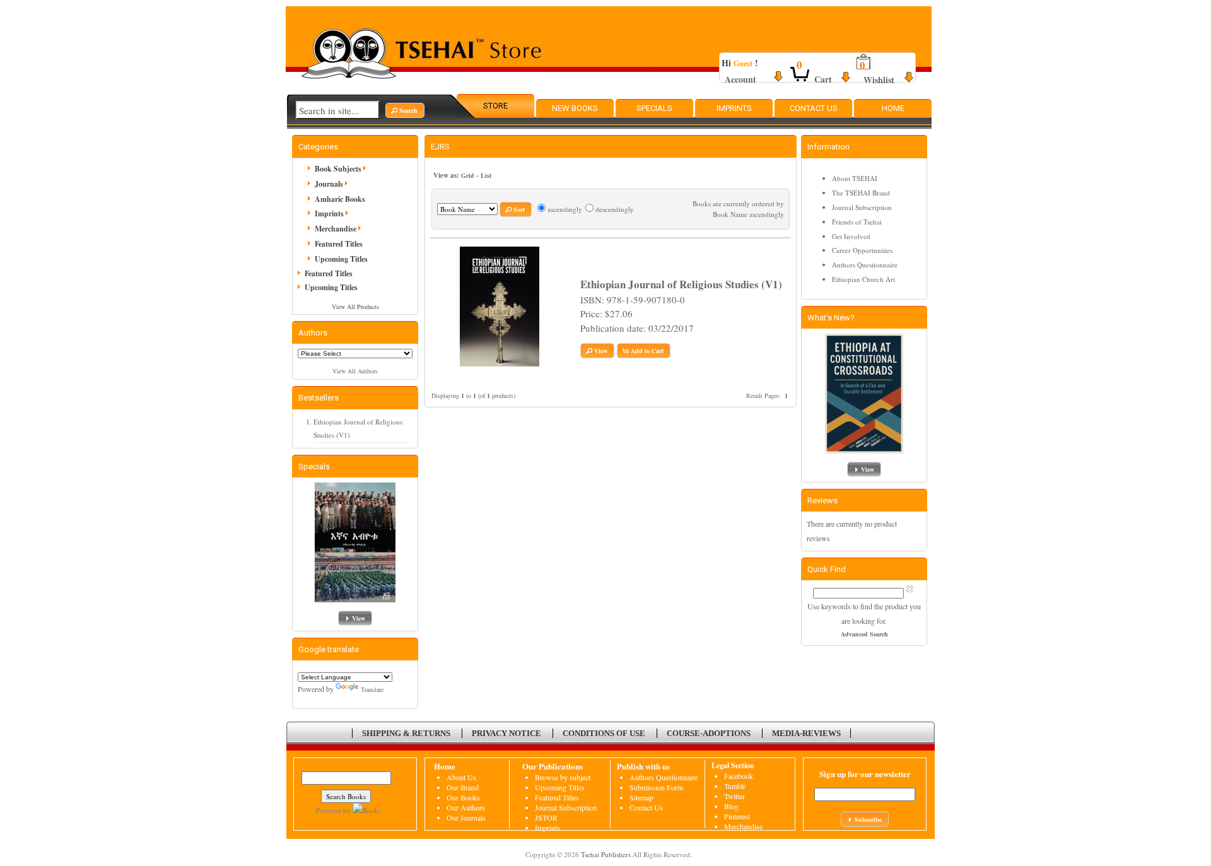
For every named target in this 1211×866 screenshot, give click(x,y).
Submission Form (656, 787)
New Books (575, 108)
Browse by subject (562, 777)
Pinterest (737, 816)
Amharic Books (340, 199)
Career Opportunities (862, 250)
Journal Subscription (862, 207)
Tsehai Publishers (606, 854)
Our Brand (463, 787)
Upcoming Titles (341, 259)
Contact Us (814, 108)
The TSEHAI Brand (861, 192)
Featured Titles (339, 243)
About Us (461, 777)
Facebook (738, 776)
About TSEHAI (854, 178)
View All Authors (355, 370)
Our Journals (466, 817)
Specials (654, 108)
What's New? (831, 317)
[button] (404, 110)
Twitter (734, 796)
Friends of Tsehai (857, 221)
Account (740, 79)
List (486, 175)
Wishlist (878, 79)
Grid (467, 175)
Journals (329, 183)
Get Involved (851, 236)
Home (893, 108)
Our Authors (466, 807)
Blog (731, 806)
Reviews (822, 500)
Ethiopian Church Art (863, 279)
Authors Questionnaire (865, 264)
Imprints (734, 108)
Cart (823, 79)
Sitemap (641, 797)
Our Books (463, 797)
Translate (372, 689)
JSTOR (546, 817)
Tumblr (735, 786)
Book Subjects (338, 168)
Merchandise (335, 228)
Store (495, 105)
